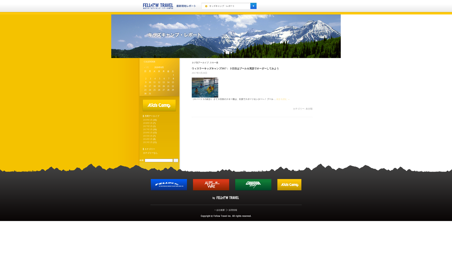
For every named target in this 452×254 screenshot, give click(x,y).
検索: (141, 160)
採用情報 (233, 210)
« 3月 (146, 67)
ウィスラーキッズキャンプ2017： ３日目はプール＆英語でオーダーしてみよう (235, 68)
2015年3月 (148, 136)
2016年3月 (148, 132)
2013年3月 (148, 142)
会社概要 (220, 210)
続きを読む (283, 99)
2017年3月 (148, 129)
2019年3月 (148, 120)
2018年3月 (148, 123)
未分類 (309, 108)
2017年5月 (148, 126)
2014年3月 (148, 139)
